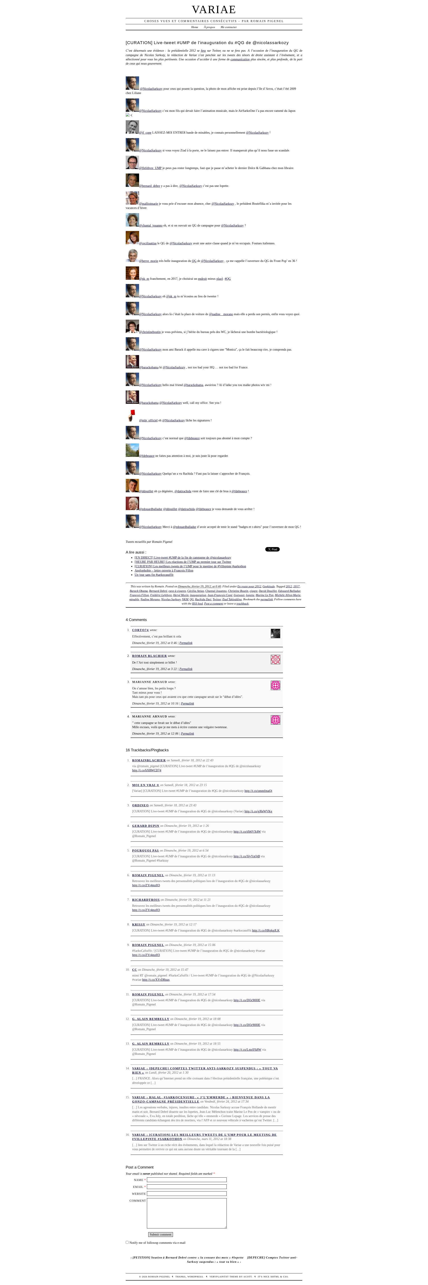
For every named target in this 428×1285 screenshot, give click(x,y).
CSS (285, 1276)
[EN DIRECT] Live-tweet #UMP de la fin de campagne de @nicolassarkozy (183, 557)
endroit (202, 278)
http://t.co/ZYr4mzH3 (146, 885)
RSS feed (197, 603)
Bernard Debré (158, 590)
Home (194, 27)
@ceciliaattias (147, 243)
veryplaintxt (219, 1276)
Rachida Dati (203, 599)
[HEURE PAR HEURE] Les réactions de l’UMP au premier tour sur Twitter (183, 562)
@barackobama (148, 367)
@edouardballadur (150, 509)
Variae (214, 9)
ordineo (140, 805)
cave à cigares (177, 590)
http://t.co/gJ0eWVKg (258, 811)
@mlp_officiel (148, 420)
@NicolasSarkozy (151, 88)
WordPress (195, 1276)
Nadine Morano (150, 599)
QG (194, 261)
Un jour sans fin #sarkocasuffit (154, 574)
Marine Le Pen (265, 595)
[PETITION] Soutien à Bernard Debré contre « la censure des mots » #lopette (188, 1257)
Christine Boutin (238, 590)
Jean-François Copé (220, 595)
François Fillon (139, 595)
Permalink (185, 643)
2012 (289, 586)
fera (203, 50)
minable (134, 599)
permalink (267, 599)
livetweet (239, 595)
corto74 (140, 630)
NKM (185, 599)
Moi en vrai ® (145, 785)
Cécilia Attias (195, 590)
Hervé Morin (181, 595)
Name (138, 1180)
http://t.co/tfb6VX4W (247, 831)
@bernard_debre (149, 186)
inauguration (198, 595)
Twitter (217, 599)
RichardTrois (146, 899)
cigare (253, 590)
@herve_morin (148, 261)
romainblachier (149, 760)
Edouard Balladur (289, 590)
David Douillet (268, 590)
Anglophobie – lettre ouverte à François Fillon (164, 570)
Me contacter (229, 27)
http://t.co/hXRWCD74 (146, 770)
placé (219, 278)
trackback (243, 603)
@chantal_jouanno (151, 225)
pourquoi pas (145, 850)
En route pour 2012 (249, 586)
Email (138, 1187)
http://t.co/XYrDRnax (156, 979)
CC (134, 969)
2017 (296, 586)
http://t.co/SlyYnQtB (247, 856)
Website (139, 1193)
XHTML (274, 1276)
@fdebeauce (192, 438)
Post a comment (213, 603)
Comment (138, 1200)
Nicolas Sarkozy (171, 599)
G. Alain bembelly (150, 1019)
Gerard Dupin (145, 825)
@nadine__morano (221, 314)
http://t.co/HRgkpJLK (266, 930)
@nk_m (144, 278)
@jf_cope (145, 132)
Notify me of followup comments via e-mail (157, 1242)
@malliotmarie (148, 203)
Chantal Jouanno (216, 590)
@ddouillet (146, 491)
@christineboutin (150, 332)
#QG (228, 278)
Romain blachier (149, 656)
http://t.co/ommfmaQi (258, 791)
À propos (209, 27)
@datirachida (183, 491)
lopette (250, 595)
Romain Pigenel (148, 875)
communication (240, 59)
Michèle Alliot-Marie (287, 595)
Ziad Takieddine (232, 599)
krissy (138, 924)
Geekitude (269, 586)
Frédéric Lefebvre (161, 595)
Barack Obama (139, 590)
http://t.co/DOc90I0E (247, 1000)
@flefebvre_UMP (150, 168)
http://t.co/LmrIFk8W (247, 1049)
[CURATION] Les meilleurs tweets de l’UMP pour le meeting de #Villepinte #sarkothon (190, 566)
